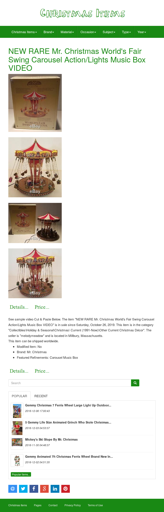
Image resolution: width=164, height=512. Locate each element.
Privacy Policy (72, 505)
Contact (52, 505)
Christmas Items (23, 32)
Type (125, 32)
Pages (37, 505)
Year (141, 32)
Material (66, 32)
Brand (48, 32)
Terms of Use (95, 505)
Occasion (87, 32)
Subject (108, 32)
